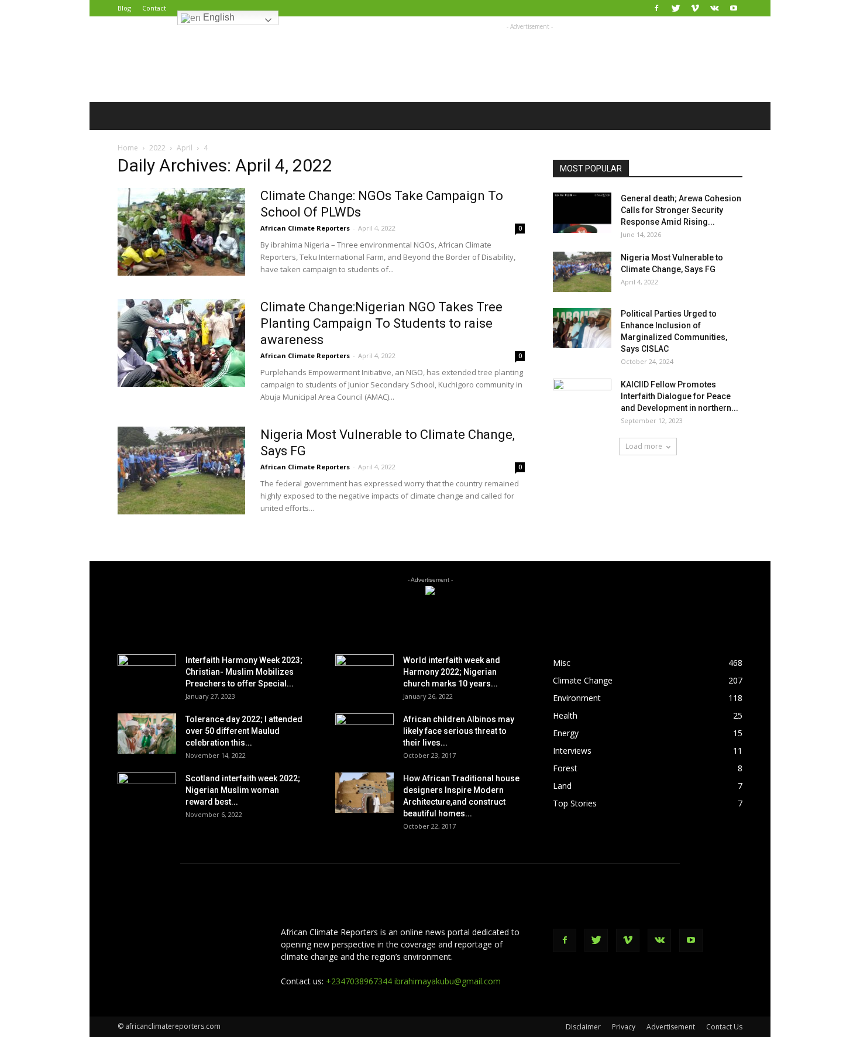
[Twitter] (675, 8)
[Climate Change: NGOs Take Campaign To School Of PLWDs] (181, 232)
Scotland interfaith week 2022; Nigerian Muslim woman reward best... (242, 790)
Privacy (623, 1027)
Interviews (572, 750)
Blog (124, 8)
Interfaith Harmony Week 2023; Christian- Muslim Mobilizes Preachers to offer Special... (243, 671)
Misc (561, 662)
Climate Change (583, 680)
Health (565, 715)
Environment (577, 697)
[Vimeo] (695, 8)
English (218, 17)
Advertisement (670, 1027)
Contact (154, 8)
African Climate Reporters (305, 228)
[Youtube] (733, 8)
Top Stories (575, 803)
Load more (643, 446)
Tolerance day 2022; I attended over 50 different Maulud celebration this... (243, 731)
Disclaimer (583, 1027)
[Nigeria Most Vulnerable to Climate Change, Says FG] (181, 470)
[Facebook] (656, 8)
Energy (566, 733)
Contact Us (724, 1027)
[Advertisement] (529, 59)
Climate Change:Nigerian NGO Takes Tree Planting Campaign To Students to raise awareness (381, 323)
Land (562, 785)
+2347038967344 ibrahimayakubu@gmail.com (413, 981)
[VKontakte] (714, 8)
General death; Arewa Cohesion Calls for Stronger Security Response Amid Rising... (681, 210)
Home (128, 148)
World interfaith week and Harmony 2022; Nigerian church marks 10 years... (451, 671)
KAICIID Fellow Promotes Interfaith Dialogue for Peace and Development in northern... (679, 396)
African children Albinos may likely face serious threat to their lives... (458, 731)
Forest (565, 768)
